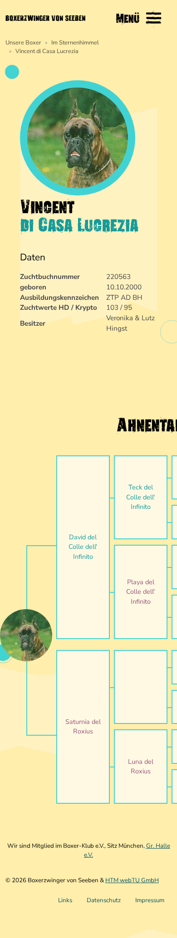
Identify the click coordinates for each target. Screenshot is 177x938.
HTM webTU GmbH (132, 880)
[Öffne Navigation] (154, 18)
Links (65, 900)
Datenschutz (104, 900)
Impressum (149, 900)
